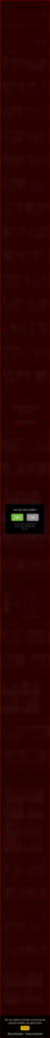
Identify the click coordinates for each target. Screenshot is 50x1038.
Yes (17, 517)
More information (15, 1034)
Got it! (25, 1028)
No (32, 517)
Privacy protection (34, 1034)
